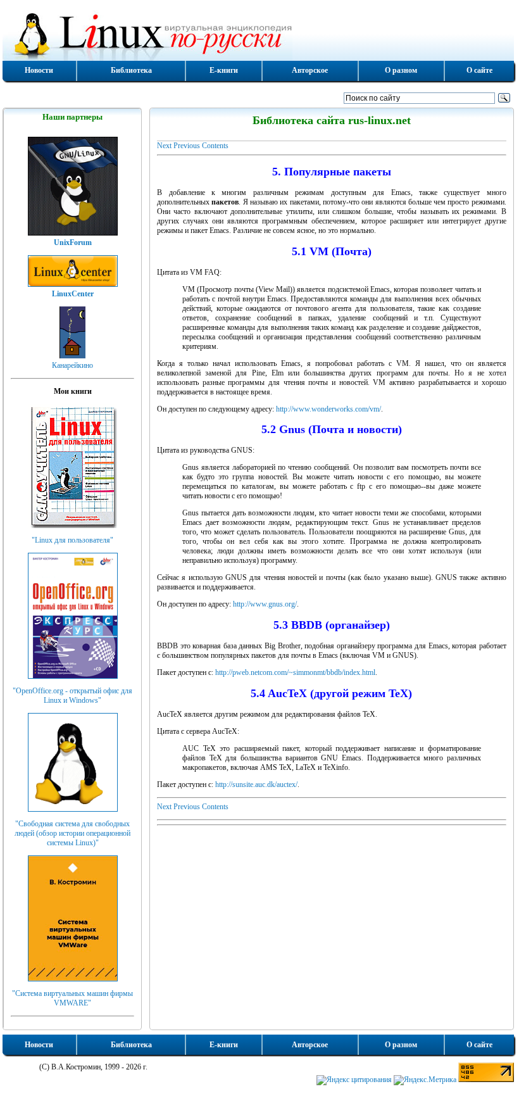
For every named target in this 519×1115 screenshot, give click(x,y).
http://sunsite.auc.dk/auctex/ (256, 784)
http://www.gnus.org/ (265, 604)
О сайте (479, 70)
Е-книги (223, 70)
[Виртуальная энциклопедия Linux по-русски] (258, 34)
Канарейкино (72, 365)
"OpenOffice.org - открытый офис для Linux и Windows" (72, 695)
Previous (186, 145)
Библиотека (131, 70)
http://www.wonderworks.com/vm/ (328, 409)
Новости (39, 70)
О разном (401, 70)
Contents (215, 145)
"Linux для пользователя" (72, 540)
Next (164, 145)
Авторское (310, 70)
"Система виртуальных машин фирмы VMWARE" (72, 998)
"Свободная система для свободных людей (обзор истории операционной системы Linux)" (72, 833)
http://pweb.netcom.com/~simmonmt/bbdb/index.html (295, 672)
